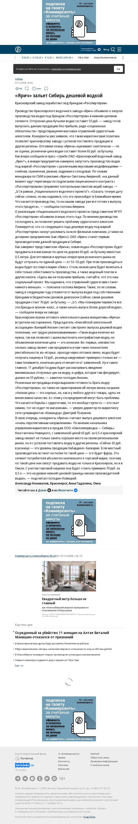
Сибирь (19, 79)
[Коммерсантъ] (18, 49)
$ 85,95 (25, 57)
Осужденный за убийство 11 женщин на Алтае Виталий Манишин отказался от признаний (62, 634)
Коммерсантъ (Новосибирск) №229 (36, 555)
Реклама (63, 765)
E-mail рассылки (100, 765)
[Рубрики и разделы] (119, 49)
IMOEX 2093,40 (63, 57)
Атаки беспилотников (105, 57)
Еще (17, 665)
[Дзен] (32, 778)
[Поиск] (113, 49)
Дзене (42, 490)
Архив (61, 757)
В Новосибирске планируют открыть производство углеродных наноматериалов (57, 654)
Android (95, 753)
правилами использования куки (66, 69)
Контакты (64, 761)
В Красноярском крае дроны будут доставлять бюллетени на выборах (52, 643)
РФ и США (83, 57)
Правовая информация (104, 761)
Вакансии (63, 768)
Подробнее (89, 816)
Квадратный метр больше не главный (64, 601)
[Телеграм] (17, 778)
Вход (106, 49)
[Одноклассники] (39, 778)
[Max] (54, 778)
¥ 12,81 (48, 57)
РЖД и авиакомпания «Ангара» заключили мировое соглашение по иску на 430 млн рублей (63, 649)
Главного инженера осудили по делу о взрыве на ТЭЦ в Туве (47, 660)
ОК (118, 69)
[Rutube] (47, 778)
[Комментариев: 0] (27, 88)
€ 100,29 (37, 57)
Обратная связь (100, 757)
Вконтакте (65, 490)
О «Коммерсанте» (69, 753)
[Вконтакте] (25, 778)
